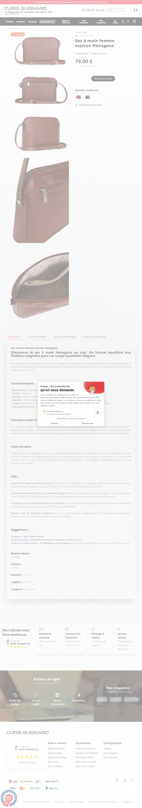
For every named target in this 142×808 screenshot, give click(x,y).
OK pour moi (87, 423)
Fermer (54, 423)
